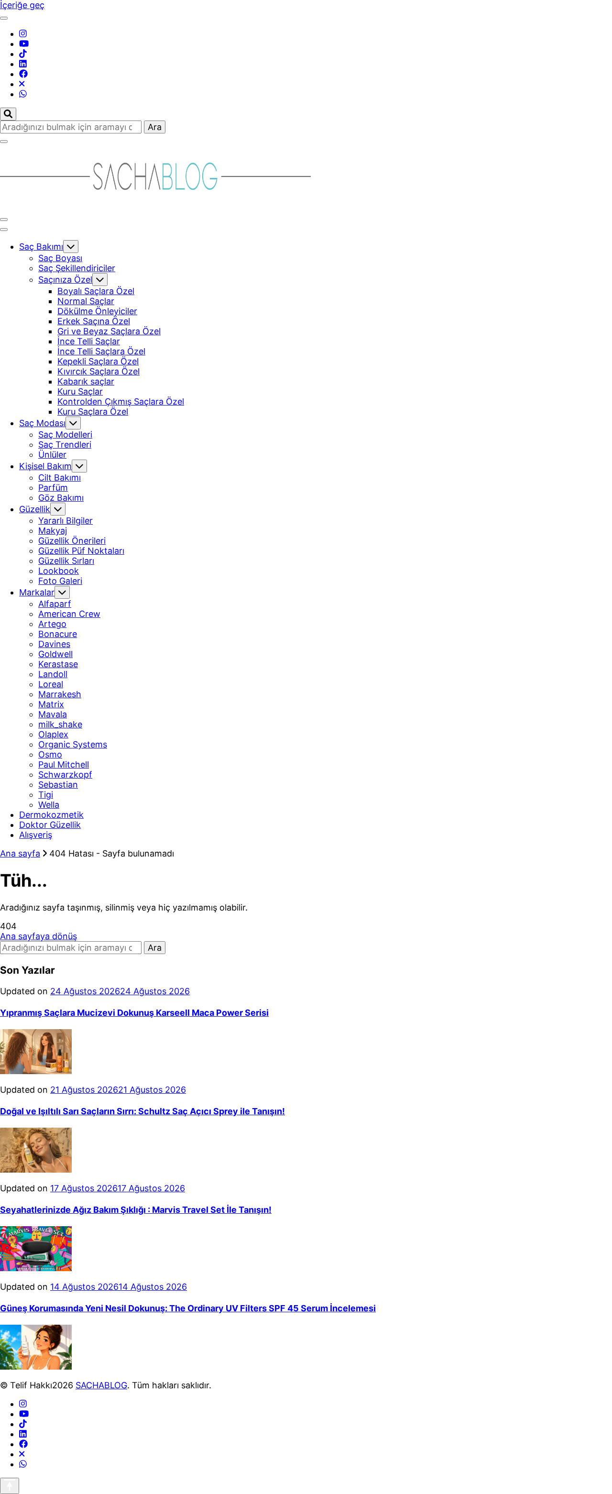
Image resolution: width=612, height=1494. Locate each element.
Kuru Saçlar (80, 391)
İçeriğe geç (22, 5)
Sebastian (58, 785)
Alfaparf (54, 604)
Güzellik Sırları (66, 561)
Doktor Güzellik (50, 825)
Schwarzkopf (65, 774)
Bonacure (57, 634)
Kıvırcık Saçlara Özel (98, 371)
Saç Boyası (60, 258)
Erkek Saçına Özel (93, 321)
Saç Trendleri (64, 444)
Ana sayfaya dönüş (38, 936)
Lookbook (58, 571)
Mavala (52, 714)
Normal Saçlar (85, 301)
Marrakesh (59, 694)
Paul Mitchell (63, 764)
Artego (52, 624)
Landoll (52, 674)
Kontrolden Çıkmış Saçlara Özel (120, 401)
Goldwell (55, 654)
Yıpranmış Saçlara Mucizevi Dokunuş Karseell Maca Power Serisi (134, 1013)
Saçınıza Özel (65, 280)
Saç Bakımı (41, 247)
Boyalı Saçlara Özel (95, 291)
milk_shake (60, 724)
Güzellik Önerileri (72, 541)
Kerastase (58, 664)
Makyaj (52, 531)
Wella (48, 805)
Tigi (45, 795)
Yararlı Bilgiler (65, 521)
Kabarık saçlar (85, 381)
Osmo (50, 754)
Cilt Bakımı (59, 477)
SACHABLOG (101, 1385)
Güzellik (34, 509)
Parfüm (53, 488)
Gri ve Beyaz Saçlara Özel (109, 331)
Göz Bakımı (61, 498)
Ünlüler (52, 455)
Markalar (37, 592)
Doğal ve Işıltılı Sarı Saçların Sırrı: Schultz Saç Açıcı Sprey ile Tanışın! (142, 1111)
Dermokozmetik (51, 815)
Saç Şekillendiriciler (76, 268)
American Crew (69, 614)
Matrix (51, 704)
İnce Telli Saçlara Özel (101, 351)
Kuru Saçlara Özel (92, 411)
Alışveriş (35, 835)
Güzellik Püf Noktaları (81, 551)
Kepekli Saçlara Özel (98, 361)
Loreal (50, 684)
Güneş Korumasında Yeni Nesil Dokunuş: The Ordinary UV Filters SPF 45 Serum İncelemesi (188, 1308)
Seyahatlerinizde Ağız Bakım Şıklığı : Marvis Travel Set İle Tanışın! (136, 1210)
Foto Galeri (60, 581)
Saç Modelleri (65, 434)
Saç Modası (42, 423)
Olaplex (53, 734)
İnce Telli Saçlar (88, 341)
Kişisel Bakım (45, 466)
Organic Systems (72, 744)
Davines (54, 644)
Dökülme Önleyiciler (97, 311)
